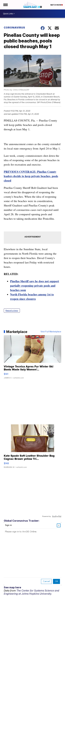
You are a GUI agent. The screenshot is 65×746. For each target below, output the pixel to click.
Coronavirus (14, 27)
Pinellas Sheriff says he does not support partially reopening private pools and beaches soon (34, 285)
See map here (12, 587)
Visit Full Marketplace (51, 332)
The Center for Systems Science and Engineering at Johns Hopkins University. (31, 592)
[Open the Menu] (5, 5)
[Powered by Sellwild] (56, 516)
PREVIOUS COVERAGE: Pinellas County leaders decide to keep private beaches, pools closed (31, 176)
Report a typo (12, 310)
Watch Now (55, 5)
